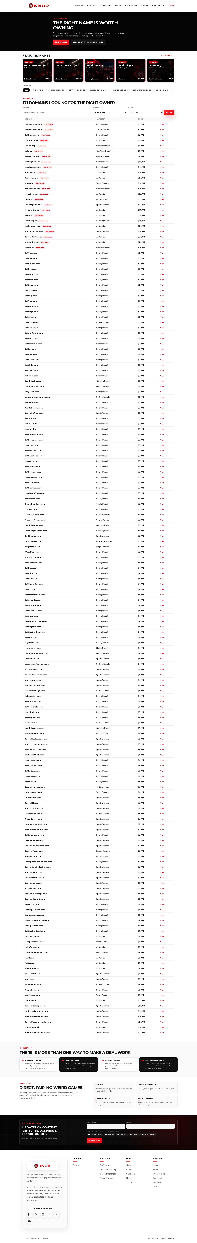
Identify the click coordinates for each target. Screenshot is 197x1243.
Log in (171, 6)
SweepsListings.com (35, 691)
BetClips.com (31, 445)
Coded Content (106, 1178)
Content (158, 6)
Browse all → (167, 55)
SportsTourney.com (34, 808)
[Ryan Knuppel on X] (36, 1214)
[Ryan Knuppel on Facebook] (50, 1214)
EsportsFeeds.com (34, 851)
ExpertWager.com (33, 792)
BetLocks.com (32, 904)
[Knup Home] (39, 6)
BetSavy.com (31, 290)
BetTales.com (31, 370)
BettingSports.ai (38, 167)
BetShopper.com (33, 605)
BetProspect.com (33, 472)
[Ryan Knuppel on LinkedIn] (29, 1214)
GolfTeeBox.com (33, 797)
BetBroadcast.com (34, 440)
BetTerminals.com (34, 707)
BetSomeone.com (39, 124)
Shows (129, 1165)
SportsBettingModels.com (38, 1022)
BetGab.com (31, 338)
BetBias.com (31, 568)
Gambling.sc (36, 221)
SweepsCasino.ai (33, 984)
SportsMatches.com (34, 878)
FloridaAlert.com (33, 648)
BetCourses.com (33, 701)
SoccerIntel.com (33, 974)
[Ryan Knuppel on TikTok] (57, 1214)
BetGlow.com (31, 274)
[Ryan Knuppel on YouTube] (29, 1221)
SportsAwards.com (39, 231)
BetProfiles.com (32, 466)
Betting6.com (31, 312)
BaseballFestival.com (35, 749)
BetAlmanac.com (33, 760)
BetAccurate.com (33, 563)
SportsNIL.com (32, 803)
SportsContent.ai (38, 237)
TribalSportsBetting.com (37, 920)
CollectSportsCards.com (37, 846)
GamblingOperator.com (36, 952)
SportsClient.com (33, 872)
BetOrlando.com (33, 600)
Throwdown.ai (32, 1027)
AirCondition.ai (37, 210)
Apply (169, 112)
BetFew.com (31, 269)
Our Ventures (105, 1165)
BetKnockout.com (34, 456)
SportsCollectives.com (36, 675)
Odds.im (34, 199)
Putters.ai (29, 963)
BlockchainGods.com (35, 504)
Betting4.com (31, 306)
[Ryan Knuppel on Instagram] (43, 1214)
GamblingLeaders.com (36, 530)
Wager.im (34, 183)
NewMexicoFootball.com (37, 664)
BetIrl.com (30, 589)
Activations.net (37, 188)
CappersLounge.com (35, 915)
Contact (156, 1186)
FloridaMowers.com (34, 515)
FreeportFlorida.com (35, 520)
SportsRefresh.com (34, 413)
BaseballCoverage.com (36, 894)
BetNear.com (31, 354)
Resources (131, 6)
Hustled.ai (30, 958)
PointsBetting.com (34, 408)
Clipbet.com (31, 509)
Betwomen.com (32, 498)
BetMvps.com (31, 461)
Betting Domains (77, 90)
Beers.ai (34, 215)
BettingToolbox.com (35, 910)
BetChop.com (31, 253)
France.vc (34, 247)
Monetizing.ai (36, 194)
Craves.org (35, 146)
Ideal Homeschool (108, 1174)
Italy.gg (33, 151)
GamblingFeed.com (34, 728)
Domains (106, 6)
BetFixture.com (32, 771)
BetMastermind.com (35, 595)
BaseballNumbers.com (36, 824)
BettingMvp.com (33, 627)
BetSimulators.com (34, 835)
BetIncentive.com (33, 344)
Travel (129, 1182)
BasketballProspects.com (37, 1032)
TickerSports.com (33, 819)
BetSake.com (31, 285)
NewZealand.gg (37, 156)
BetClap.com (31, 258)
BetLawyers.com (33, 776)
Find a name (61, 42)
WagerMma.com (33, 547)
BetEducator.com (33, 450)
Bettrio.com (31, 782)
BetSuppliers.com (33, 611)
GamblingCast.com (34, 525)
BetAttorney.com (33, 765)
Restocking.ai (37, 178)
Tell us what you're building (88, 42)
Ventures (92, 6)
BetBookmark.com (34, 434)
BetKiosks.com (37, 135)
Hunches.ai (35, 172)
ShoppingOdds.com (34, 733)
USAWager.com (32, 995)
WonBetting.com (33, 557)
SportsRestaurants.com (36, 739)
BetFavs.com (31, 579)
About (144, 6)
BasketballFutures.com (36, 1011)
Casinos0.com (32, 322)
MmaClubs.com (32, 659)
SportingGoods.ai (39, 205)
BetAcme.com (31, 328)
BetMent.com (31, 279)
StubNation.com (33, 888)
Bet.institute (31, 424)
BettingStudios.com (35, 632)
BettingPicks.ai (37, 162)
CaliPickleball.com (34, 840)
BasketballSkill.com (34, 755)
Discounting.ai (32, 936)
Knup (155, 1165)
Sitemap (171, 1238)
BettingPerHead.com (35, 931)
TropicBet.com (32, 990)
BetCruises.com (32, 264)
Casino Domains (120, 90)
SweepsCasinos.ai (33, 814)
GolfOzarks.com (33, 536)
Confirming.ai (36, 140)
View (162, 124)
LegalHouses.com (33, 541)
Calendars (130, 1174)
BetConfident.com (34, 333)
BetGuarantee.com (34, 584)
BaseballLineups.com (35, 1006)
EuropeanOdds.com (34, 942)
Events (129, 1169)
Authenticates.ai (38, 226)
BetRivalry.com (32, 482)
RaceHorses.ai (32, 968)
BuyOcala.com (32, 643)
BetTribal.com (32, 712)
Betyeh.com (30, 317)
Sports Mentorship (108, 1169)
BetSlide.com (31, 365)
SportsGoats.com (33, 680)
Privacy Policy (154, 1238)
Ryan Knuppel (159, 1174)
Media (118, 6)
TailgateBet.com (33, 696)
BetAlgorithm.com (34, 926)
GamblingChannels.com (36, 653)
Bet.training (30, 429)
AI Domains (38, 90)
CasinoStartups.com (35, 787)
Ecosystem (158, 1178)
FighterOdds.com (33, 856)
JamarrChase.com (39, 130)
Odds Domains (163, 90)
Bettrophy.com (32, 717)
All (26, 90)
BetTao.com (31, 301)
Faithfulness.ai (32, 947)
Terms (163, 1238)
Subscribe (94, 1140)
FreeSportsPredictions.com (38, 862)
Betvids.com (31, 637)
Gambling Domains (98, 90)
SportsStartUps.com (35, 685)
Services (78, 6)
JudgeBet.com (32, 392)
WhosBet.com (32, 552)
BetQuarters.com (33, 477)
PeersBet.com (32, 402)
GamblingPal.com (33, 381)
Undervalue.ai (31, 1000)
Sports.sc (29, 979)
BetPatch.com (32, 360)
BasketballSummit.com (36, 829)
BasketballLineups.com (36, 1016)
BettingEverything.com (36, 621)
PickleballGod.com (34, 669)
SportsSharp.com (33, 883)
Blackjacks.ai (31, 723)
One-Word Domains (142, 90)
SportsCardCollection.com (38, 867)
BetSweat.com (32, 616)
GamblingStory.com (34, 386)
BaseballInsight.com (35, 899)
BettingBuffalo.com (34, 493)
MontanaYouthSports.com (38, 397)
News (128, 1178)
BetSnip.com (31, 296)
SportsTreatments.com (36, 744)
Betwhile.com (31, 376)
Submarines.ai (37, 242)
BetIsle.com (30, 349)
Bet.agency (30, 418)
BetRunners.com (33, 488)
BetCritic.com (31, 573)
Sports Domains (56, 90)
